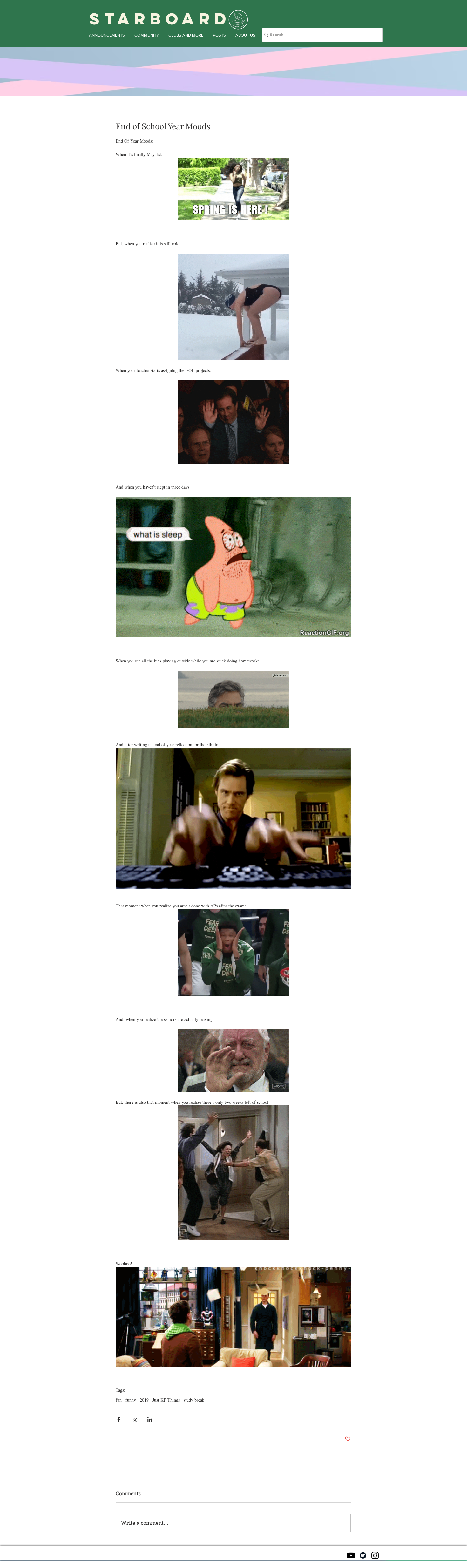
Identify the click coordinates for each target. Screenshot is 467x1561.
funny (130, 1399)
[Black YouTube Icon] (351, 1555)
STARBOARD (160, 19)
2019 (144, 1399)
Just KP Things (166, 1399)
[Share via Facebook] (119, 1419)
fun (119, 1399)
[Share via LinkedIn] (150, 1419)
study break (194, 1399)
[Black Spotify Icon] (363, 1555)
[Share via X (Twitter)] (134, 1419)
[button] (107, 35)
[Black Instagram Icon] (375, 1555)
